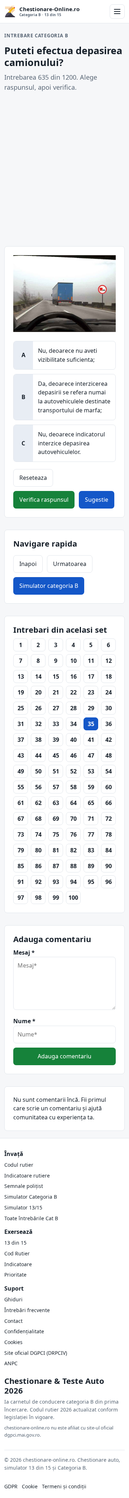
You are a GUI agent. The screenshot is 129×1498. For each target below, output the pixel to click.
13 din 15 (15, 1242)
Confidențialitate (24, 1331)
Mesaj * (24, 952)
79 (21, 850)
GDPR (11, 1486)
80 (38, 850)
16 (73, 676)
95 (91, 882)
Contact (13, 1320)
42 (108, 740)
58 (73, 787)
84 (108, 850)
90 (108, 866)
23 (91, 692)
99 (56, 898)
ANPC (11, 1363)
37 (21, 740)
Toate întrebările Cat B (31, 1218)
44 (38, 755)
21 (56, 692)
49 (21, 771)
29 (91, 708)
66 (108, 803)
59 (91, 787)
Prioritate (15, 1274)
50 (38, 771)
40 (73, 740)
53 (91, 771)
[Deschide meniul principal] (117, 11)
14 (38, 676)
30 (108, 708)
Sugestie (96, 500)
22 (73, 692)
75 (56, 834)
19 (21, 692)
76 (73, 834)
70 (73, 819)
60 (108, 787)
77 (91, 834)
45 (56, 755)
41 (91, 740)
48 (108, 755)
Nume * (24, 1021)
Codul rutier (18, 1164)
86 (38, 866)
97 (21, 898)
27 (56, 708)
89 (91, 866)
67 (21, 819)
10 (73, 661)
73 (21, 834)
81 (56, 850)
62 (38, 803)
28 (73, 708)
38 (38, 740)
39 (56, 740)
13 (21, 676)
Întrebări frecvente (27, 1310)
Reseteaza (33, 478)
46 (73, 755)
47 (91, 755)
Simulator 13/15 (23, 1207)
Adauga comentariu (64, 1056)
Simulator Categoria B (30, 1196)
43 (21, 755)
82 (73, 850)
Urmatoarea (69, 564)
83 (91, 850)
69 (56, 819)
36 (108, 724)
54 (108, 771)
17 (91, 676)
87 (56, 866)
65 (91, 803)
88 (73, 866)
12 (108, 661)
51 (56, 771)
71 (91, 819)
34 (73, 724)
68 (38, 819)
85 (21, 866)
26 (38, 708)
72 (108, 819)
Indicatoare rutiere (27, 1175)
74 (38, 834)
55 (21, 787)
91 (21, 882)
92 (38, 882)
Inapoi (28, 564)
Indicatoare (18, 1264)
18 (108, 676)
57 (56, 787)
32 (38, 724)
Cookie (30, 1486)
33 (56, 724)
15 (56, 676)
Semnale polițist (23, 1186)
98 (38, 898)
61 (21, 803)
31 (21, 724)
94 (73, 882)
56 (38, 787)
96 (108, 882)
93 (56, 882)
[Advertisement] (64, 169)
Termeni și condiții (64, 1486)
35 (91, 724)
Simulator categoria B (48, 586)
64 (73, 803)
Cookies (13, 1342)
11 (91, 661)
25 (21, 708)
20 (38, 692)
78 (108, 834)
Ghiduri (13, 1299)
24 (108, 692)
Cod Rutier (17, 1253)
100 (73, 898)
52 (73, 771)
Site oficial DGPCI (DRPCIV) (35, 1352)
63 (56, 803)
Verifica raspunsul (43, 500)
